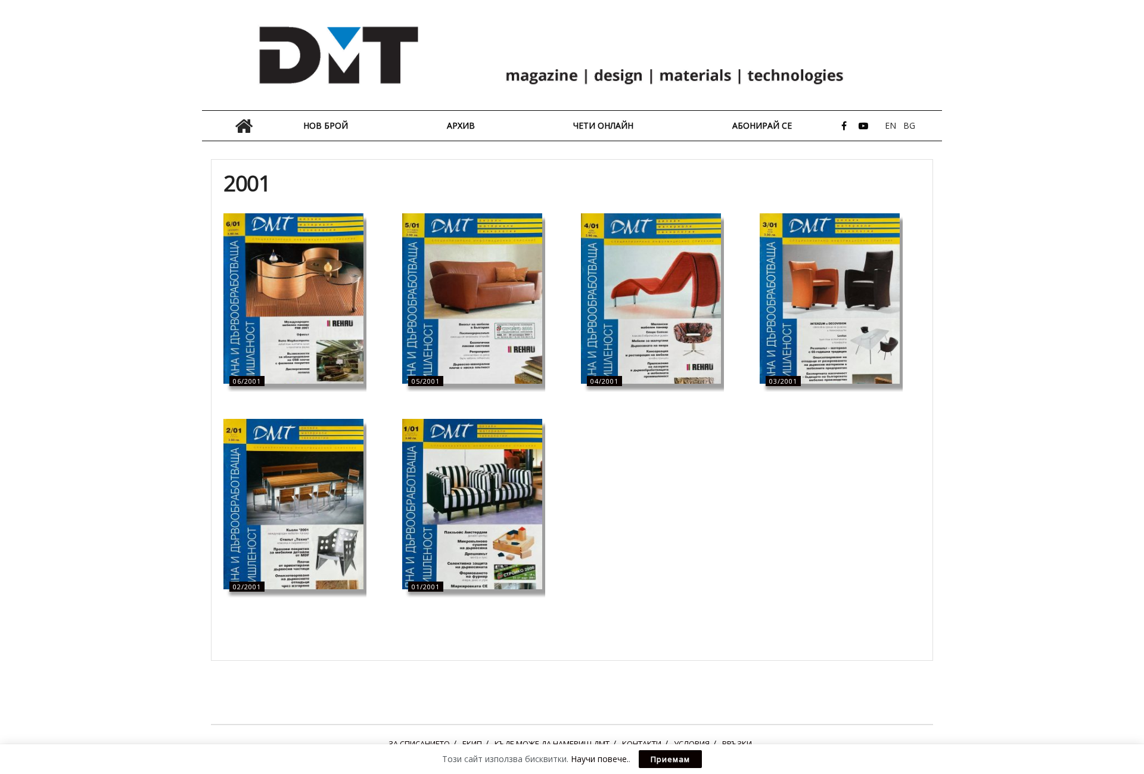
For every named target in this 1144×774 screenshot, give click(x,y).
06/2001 (247, 381)
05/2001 (426, 381)
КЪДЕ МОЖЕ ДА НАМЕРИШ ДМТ (552, 743)
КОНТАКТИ (641, 743)
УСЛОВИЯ (692, 743)
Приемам (670, 759)
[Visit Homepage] (572, 55)
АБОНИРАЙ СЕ (762, 125)
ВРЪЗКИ (737, 743)
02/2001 (247, 586)
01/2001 (426, 586)
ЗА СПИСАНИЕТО (419, 743)
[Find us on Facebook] (844, 126)
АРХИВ (461, 125)
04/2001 (604, 381)
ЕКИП (472, 743)
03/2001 (783, 381)
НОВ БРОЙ (325, 125)
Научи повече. (600, 758)
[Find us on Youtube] (863, 126)
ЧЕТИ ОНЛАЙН (603, 125)
